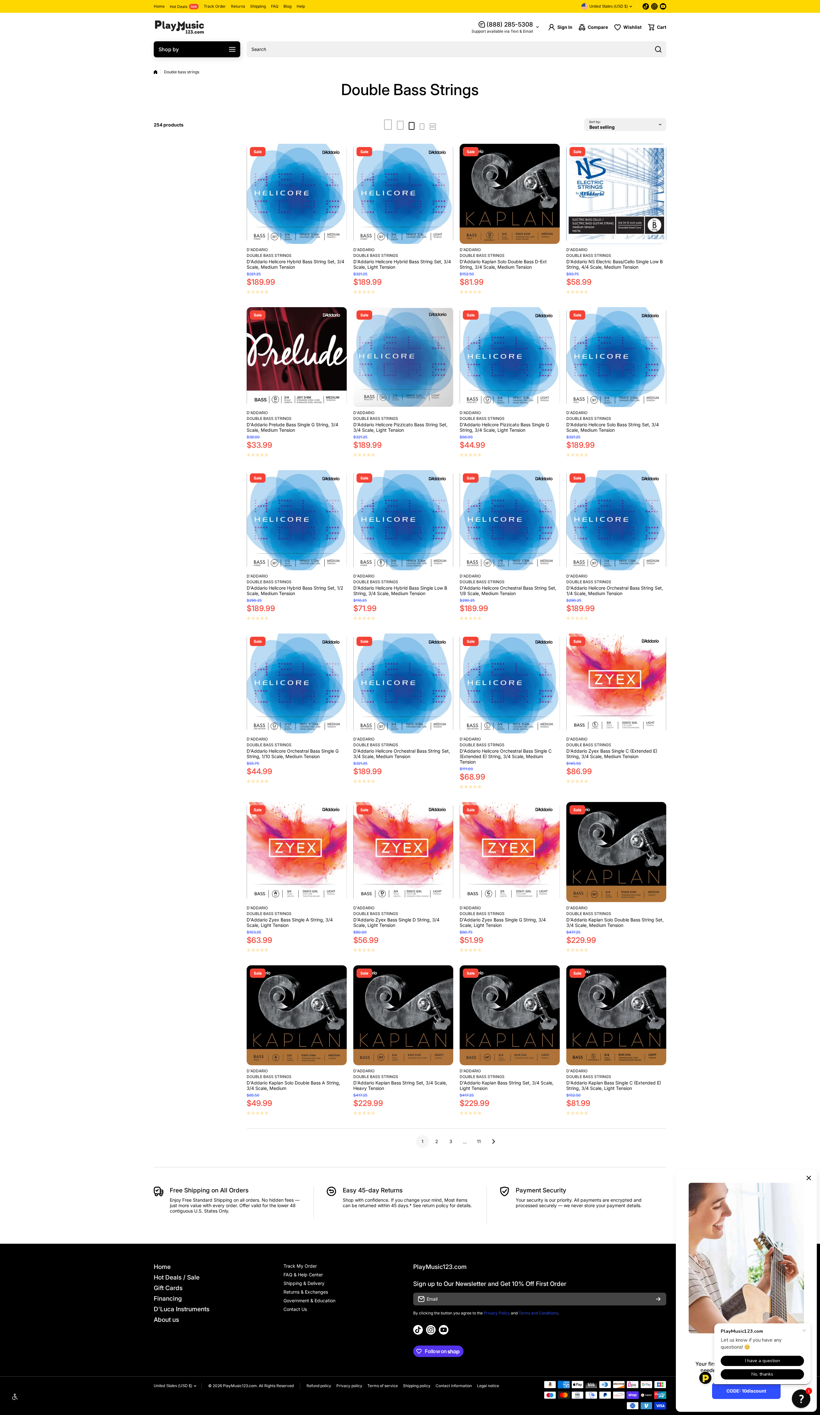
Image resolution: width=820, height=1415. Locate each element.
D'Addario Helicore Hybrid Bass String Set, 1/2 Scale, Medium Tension (295, 590)
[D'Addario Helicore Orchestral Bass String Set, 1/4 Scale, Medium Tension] (616, 520)
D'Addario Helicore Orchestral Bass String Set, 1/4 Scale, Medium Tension (614, 590)
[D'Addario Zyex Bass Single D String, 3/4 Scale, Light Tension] (403, 852)
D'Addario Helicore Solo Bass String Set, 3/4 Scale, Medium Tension (612, 427)
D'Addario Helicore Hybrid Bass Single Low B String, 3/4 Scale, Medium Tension (400, 590)
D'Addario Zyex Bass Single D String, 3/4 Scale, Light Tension (396, 922)
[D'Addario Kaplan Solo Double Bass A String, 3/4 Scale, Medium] (297, 1015)
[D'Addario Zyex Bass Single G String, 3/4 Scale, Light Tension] (510, 852)
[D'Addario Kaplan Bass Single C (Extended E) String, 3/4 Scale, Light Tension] (616, 1015)
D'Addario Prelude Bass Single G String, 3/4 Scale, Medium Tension (292, 427)
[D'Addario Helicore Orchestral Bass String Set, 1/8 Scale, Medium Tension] (510, 520)
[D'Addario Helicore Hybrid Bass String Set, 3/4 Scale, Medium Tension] (297, 194)
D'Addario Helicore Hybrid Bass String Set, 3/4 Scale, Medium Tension (295, 264)
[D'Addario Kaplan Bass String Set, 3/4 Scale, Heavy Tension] (403, 1015)
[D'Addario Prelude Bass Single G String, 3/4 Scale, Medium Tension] (297, 357)
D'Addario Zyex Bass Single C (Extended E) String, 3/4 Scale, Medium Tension (611, 753)
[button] (657, 27)
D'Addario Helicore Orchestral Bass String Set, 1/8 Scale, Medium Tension (508, 590)
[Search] (658, 49)
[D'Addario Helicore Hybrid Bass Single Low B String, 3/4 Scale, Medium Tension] (403, 520)
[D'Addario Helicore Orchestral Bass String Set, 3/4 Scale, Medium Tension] (403, 684)
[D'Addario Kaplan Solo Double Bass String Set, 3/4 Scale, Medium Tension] (616, 852)
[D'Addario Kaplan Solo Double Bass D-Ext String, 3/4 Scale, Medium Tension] (510, 194)
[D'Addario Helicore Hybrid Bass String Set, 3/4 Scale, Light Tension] (403, 194)
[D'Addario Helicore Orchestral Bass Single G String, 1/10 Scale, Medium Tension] (297, 684)
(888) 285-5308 (510, 24)
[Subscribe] (658, 1299)
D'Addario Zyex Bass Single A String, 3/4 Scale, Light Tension (290, 922)
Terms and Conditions (538, 1313)
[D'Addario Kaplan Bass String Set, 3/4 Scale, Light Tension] (510, 1015)
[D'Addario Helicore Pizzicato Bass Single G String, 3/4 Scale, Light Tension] (510, 357)
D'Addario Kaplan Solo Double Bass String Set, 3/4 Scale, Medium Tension (615, 922)
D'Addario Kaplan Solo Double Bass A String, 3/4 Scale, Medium (293, 1085)
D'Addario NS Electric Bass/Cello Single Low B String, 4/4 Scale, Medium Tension (614, 264)
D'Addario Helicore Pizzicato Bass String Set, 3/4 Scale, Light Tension (400, 427)
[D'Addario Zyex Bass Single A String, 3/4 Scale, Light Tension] (297, 852)
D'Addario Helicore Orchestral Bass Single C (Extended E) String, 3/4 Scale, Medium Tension (506, 756)
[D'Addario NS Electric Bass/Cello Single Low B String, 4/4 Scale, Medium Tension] (616, 194)
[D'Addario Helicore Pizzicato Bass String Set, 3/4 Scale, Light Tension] (403, 357)
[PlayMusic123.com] (179, 27)
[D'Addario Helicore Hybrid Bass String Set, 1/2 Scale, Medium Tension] (297, 520)
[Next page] (492, 1141)
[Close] (809, 1178)
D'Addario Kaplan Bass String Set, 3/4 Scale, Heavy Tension (400, 1085)
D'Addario (257, 249)
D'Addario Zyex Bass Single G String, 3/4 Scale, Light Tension (503, 922)
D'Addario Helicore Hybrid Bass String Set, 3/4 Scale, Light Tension (402, 264)
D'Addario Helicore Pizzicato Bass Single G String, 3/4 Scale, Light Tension (504, 427)
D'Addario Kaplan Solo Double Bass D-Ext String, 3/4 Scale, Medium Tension (503, 264)
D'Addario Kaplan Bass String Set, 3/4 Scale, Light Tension (507, 1085)
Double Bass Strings (269, 255)
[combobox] (456, 49)
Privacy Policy (497, 1313)
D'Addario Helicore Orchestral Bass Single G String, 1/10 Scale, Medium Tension (293, 753)
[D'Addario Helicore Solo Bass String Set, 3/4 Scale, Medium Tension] (616, 357)
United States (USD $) (173, 1386)
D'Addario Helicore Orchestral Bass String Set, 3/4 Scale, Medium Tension (401, 753)
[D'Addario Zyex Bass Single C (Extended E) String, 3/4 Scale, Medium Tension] (616, 684)
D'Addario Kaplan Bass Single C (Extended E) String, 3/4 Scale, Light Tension (613, 1085)
